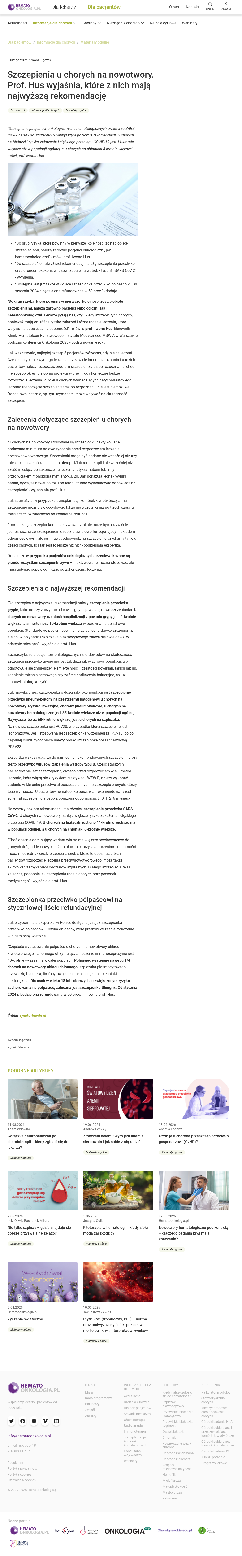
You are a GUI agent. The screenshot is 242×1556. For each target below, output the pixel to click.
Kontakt (192, 7)
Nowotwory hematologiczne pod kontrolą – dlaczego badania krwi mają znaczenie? (193, 1233)
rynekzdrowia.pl (33, 1015)
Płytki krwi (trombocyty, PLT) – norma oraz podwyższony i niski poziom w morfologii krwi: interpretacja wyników (115, 1325)
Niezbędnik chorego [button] (123, 23)
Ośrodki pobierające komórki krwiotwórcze (217, 1443)
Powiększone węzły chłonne (177, 1445)
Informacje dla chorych (56, 42)
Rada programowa (99, 1398)
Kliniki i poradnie (213, 1457)
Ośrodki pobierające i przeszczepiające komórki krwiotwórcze (217, 1432)
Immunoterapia (135, 1431)
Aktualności (17, 23)
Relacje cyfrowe (163, 23)
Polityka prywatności (23, 1468)
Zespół (90, 1410)
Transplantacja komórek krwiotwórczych (135, 1441)
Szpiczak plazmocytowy (173, 1404)
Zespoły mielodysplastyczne (177, 1467)
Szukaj (210, 9)
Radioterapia (133, 1425)
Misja (89, 1392)
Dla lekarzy (64, 7)
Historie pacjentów (137, 1408)
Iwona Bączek (19, 1040)
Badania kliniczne (136, 1402)
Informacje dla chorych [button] (52, 23)
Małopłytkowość (175, 1486)
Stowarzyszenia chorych (213, 1400)
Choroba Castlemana (178, 1453)
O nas (174, 7)
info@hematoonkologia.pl (29, 1436)
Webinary (190, 23)
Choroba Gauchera (176, 1459)
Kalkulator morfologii (216, 1392)
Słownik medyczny (137, 1414)
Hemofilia (170, 1475)
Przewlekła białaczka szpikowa (178, 1424)
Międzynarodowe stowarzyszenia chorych (214, 1412)
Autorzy (91, 1416)
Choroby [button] (89, 23)
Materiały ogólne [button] (76, 110)
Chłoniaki (169, 1437)
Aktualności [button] (17, 110)
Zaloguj (226, 9)
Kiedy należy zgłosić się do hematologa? (177, 1394)
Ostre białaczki (173, 1431)
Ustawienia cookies (22, 1480)
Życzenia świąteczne (25, 1319)
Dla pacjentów (104, 7)
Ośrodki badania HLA (217, 1422)
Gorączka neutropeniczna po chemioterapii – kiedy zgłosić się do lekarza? (38, 1142)
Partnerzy (92, 1404)
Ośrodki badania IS (215, 1451)
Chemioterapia (134, 1420)
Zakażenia (170, 1498)
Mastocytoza (172, 1492)
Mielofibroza (172, 1480)
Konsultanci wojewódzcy (133, 1453)
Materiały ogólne (94, 42)
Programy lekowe (214, 1463)
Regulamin (15, 1462)
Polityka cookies (19, 1474)
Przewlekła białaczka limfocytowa (178, 1414)
